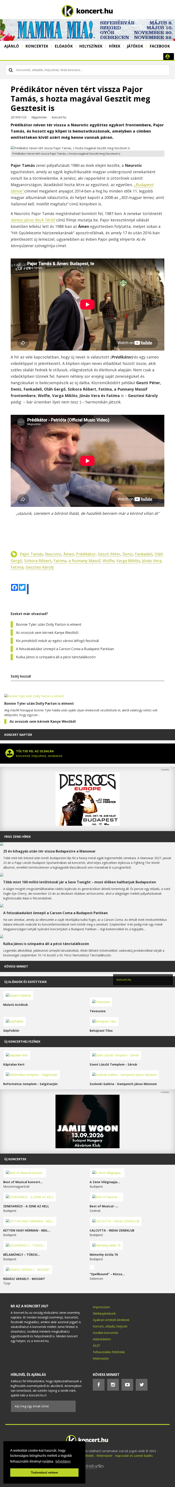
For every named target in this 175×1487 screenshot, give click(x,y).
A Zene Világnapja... (105, 1182)
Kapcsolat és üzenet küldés (134, 1456)
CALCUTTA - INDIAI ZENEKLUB (112, 1230)
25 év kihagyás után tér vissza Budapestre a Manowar (49, 851)
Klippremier (39, 117)
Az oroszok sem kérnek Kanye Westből (47, 632)
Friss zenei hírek (17, 837)
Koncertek (36, 46)
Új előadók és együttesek (25, 982)
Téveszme (98, 1011)
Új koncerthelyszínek (22, 1041)
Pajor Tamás (31, 554)
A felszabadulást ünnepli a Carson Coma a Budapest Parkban (65, 649)
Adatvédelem (102, 1339)
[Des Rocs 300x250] (87, 825)
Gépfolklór (11, 1031)
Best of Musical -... (104, 1206)
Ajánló (11, 46)
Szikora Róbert (37, 560)
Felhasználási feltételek (109, 1352)
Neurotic (53, 554)
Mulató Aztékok (15, 1005)
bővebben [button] (63, 1461)
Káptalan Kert (14, 1064)
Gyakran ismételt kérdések (111, 1320)
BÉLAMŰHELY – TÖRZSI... (21, 1255)
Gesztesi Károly (40, 567)
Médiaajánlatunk (104, 1313)
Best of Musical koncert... (23, 1182)
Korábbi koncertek (105, 1333)
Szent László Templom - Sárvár (113, 1064)
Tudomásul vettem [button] (44, 1472)
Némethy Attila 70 (104, 1255)
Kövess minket (16, 966)
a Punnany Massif (85, 560)
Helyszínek (90, 46)
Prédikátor (86, 554)
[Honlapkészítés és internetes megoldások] (87, 1469)
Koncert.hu (123, 980)
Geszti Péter (109, 554)
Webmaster (101, 1358)
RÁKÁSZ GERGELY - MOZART (24, 1279)
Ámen (68, 554)
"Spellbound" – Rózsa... (107, 1274)
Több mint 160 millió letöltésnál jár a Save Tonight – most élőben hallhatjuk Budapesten (79, 882)
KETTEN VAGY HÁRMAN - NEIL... (26, 1230)
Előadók (64, 46)
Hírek (114, 46)
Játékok (135, 46)
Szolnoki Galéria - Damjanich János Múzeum (123, 1084)
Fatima (60, 560)
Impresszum (101, 1307)
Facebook (160, 46)
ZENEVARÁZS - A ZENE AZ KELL (26, 1206)
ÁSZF (96, 1346)
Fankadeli (143, 554)
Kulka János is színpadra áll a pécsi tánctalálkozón (56, 657)
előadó (110, 1326)
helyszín (122, 1326)
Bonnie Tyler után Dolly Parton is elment (48, 624)
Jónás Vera (151, 560)
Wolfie (108, 560)
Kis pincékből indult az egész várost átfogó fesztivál (57, 641)
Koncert (98, 1326)
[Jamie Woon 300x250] (87, 1147)
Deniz (127, 554)
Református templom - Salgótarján (30, 1084)
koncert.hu (59, 117)
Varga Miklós (128, 560)
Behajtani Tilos (101, 1031)
